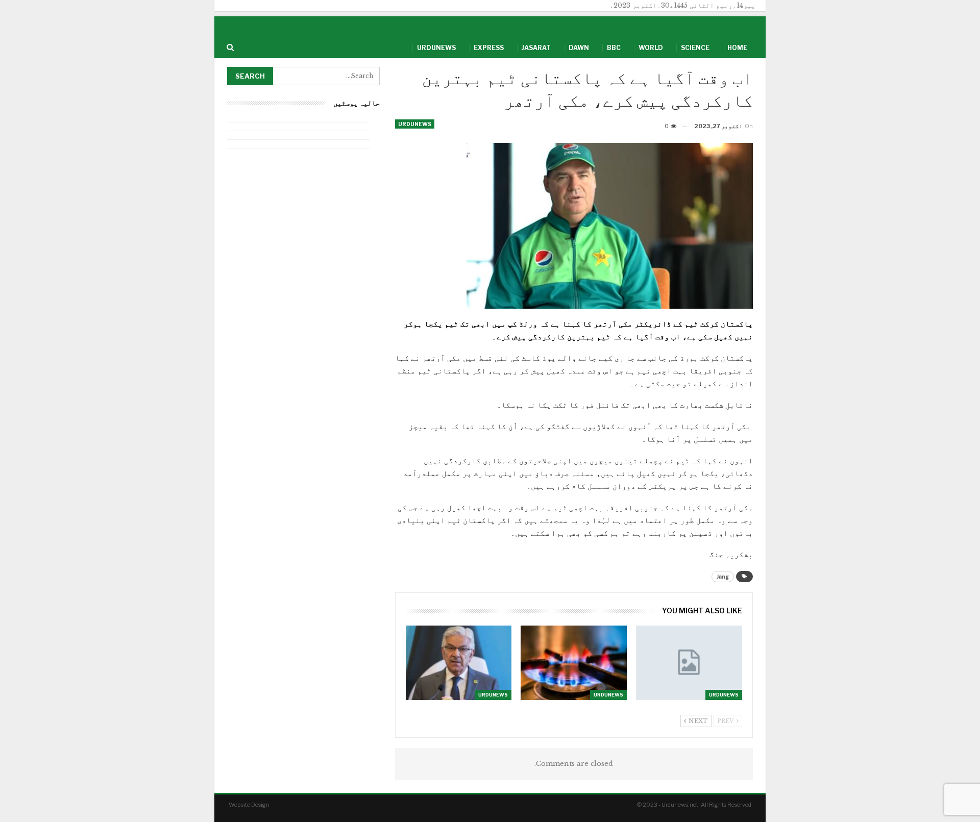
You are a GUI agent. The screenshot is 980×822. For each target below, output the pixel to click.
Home (737, 48)
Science (695, 48)
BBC (614, 48)
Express (489, 48)
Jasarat (536, 48)
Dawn (579, 48)
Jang (723, 577)
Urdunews (436, 48)
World (651, 48)
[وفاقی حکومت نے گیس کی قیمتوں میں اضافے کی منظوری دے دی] (689, 663)
